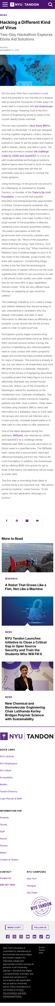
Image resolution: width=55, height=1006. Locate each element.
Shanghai (31, 885)
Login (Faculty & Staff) (11, 798)
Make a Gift (14, 927)
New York (32, 878)
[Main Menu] (5, 4)
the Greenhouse (43, 106)
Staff (2, 831)
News (3, 15)
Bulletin (3, 784)
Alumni (3, 838)
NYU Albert (5, 770)
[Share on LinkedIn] (17, 520)
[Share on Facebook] (6, 520)
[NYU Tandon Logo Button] (27, 736)
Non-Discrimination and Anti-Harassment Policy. (15, 993)
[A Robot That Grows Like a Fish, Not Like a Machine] (27, 557)
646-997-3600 (7, 884)
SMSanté (18, 435)
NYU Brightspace (8, 763)
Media (3, 852)
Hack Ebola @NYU (39, 125)
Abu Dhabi (32, 892)
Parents (3, 845)
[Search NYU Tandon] (51, 5)
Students (4, 817)
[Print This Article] (37, 520)
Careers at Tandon (9, 859)
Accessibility (6, 777)
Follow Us (40, 927)
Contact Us (5, 878)
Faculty (3, 824)
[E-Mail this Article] (27, 520)
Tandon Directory (8, 791)
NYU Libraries (7, 756)
